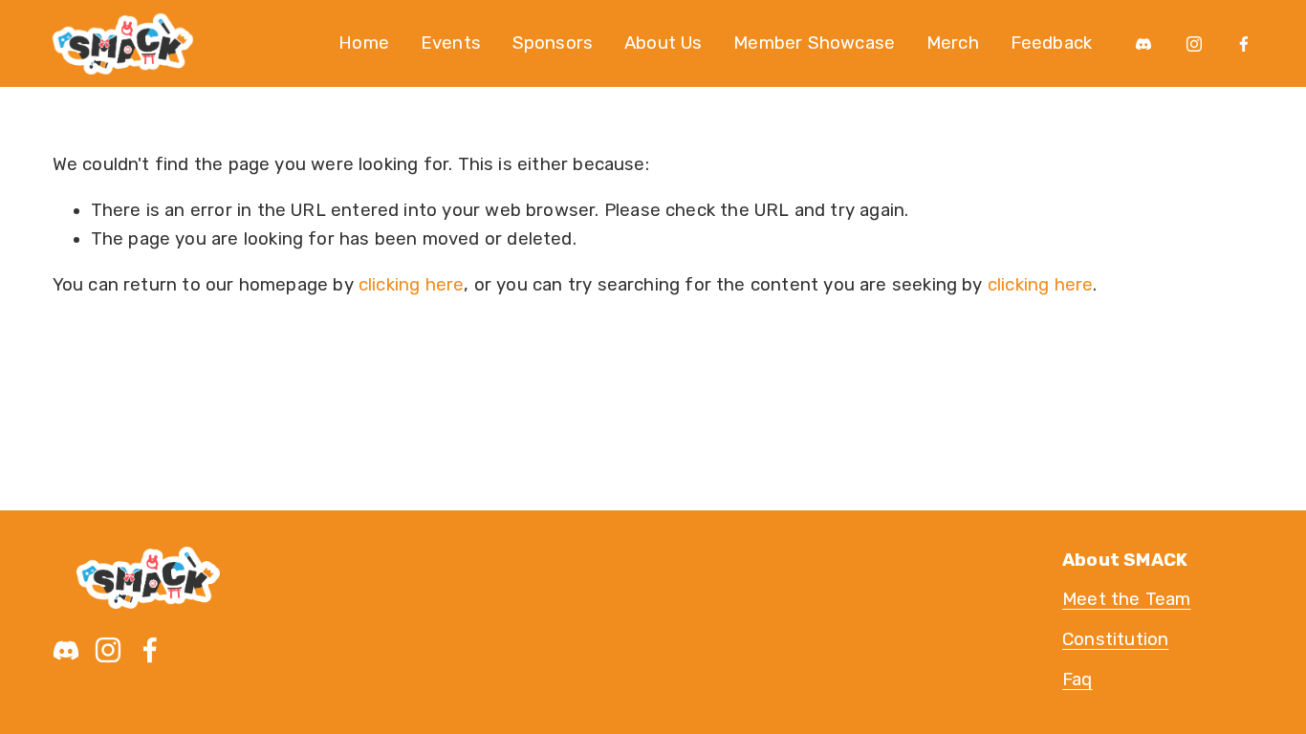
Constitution (1115, 639)
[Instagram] (1194, 44)
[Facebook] (1243, 44)
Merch (952, 43)
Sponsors (553, 43)
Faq (1077, 679)
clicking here (411, 284)
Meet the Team (1126, 599)
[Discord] (1143, 44)
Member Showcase (814, 43)
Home (363, 43)
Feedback (1052, 43)
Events (451, 43)
